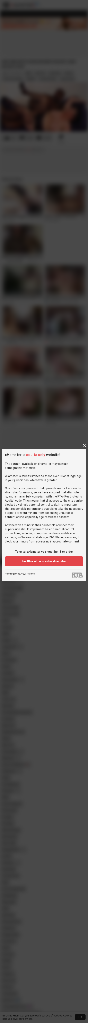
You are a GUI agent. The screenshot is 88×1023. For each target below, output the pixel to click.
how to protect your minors (20, 574)
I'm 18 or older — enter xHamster (44, 561)
